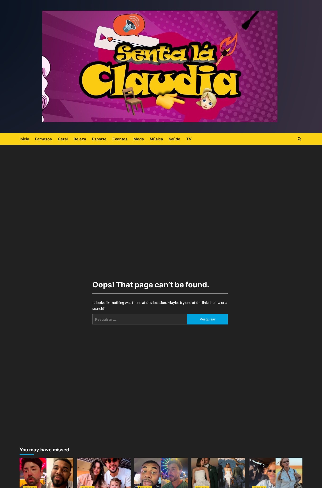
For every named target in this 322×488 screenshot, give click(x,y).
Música (156, 139)
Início (24, 139)
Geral (63, 139)
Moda (138, 139)
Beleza (80, 139)
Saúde (174, 139)
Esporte (99, 139)
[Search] (299, 139)
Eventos (120, 139)
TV (189, 139)
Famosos (43, 139)
